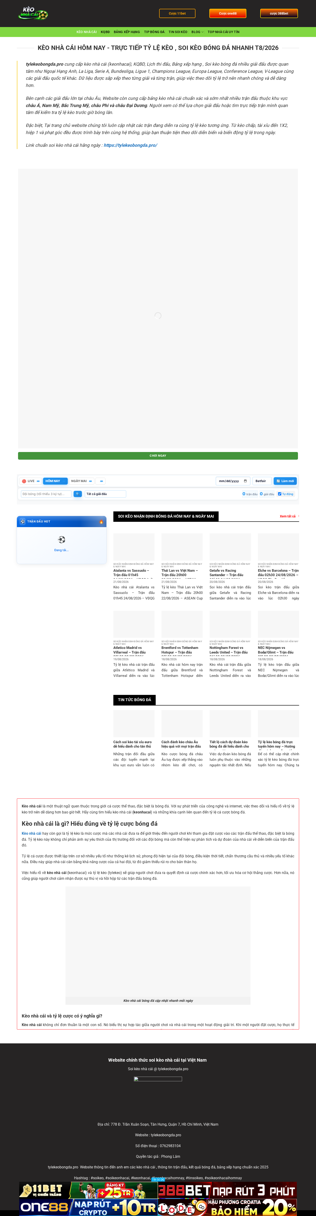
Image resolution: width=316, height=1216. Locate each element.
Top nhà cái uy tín (223, 32)
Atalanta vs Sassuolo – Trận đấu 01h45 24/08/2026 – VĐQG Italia (134, 575)
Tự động (287, 494)
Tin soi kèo (178, 32)
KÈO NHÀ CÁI (87, 32)
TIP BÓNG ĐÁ (154, 32)
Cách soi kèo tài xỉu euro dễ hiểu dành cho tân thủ (132, 744)
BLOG (196, 32)
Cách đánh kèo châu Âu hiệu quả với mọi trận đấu (181, 744)
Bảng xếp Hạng (127, 32)
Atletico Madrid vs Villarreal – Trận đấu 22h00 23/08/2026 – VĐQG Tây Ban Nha (130, 654)
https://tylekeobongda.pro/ (130, 145)
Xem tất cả (288, 516)
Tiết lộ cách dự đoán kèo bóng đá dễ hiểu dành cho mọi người (229, 746)
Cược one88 (228, 13)
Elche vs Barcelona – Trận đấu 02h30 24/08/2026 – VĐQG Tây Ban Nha (278, 575)
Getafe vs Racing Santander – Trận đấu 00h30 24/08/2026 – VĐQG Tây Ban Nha (226, 577)
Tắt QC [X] (158, 1179)
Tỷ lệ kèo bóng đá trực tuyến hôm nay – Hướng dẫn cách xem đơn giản (276, 746)
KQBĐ (105, 32)
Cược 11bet (177, 13)
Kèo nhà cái (31, 833)
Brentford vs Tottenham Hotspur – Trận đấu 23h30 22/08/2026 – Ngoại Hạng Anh (179, 654)
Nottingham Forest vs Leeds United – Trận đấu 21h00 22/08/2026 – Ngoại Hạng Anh (229, 654)
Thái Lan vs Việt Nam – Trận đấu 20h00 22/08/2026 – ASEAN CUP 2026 (179, 577)
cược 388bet (279, 13)
